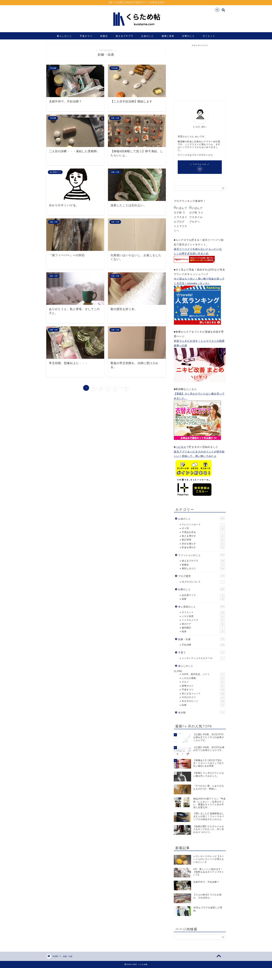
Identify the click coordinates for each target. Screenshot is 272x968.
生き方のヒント (203, 701)
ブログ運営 (200, 576)
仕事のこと (188, 36)
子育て (200, 652)
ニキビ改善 (202, 616)
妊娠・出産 (201, 639)
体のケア (202, 624)
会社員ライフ (202, 595)
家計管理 (202, 540)
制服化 (104, 36)
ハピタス (181, 447)
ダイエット (209, 36)
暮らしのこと (64, 36)
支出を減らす (202, 544)
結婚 (202, 705)
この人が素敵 (202, 678)
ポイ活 (202, 528)
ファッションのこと (201, 555)
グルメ (202, 682)
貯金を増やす (202, 547)
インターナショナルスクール (202, 658)
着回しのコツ (203, 568)
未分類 (200, 712)
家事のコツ (202, 686)
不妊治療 (203, 645)
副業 (202, 599)
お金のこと (147, 36)
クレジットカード (202, 524)
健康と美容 (168, 36)
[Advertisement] (200, 70)
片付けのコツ (202, 697)
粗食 (202, 631)
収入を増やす (202, 536)
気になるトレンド (203, 693)
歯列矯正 (202, 628)
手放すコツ (86, 36)
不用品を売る (202, 532)
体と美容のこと (201, 606)
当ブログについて (202, 582)
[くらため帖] (136, 28)
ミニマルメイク (202, 620)
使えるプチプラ (124, 36)
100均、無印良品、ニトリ (202, 674)
